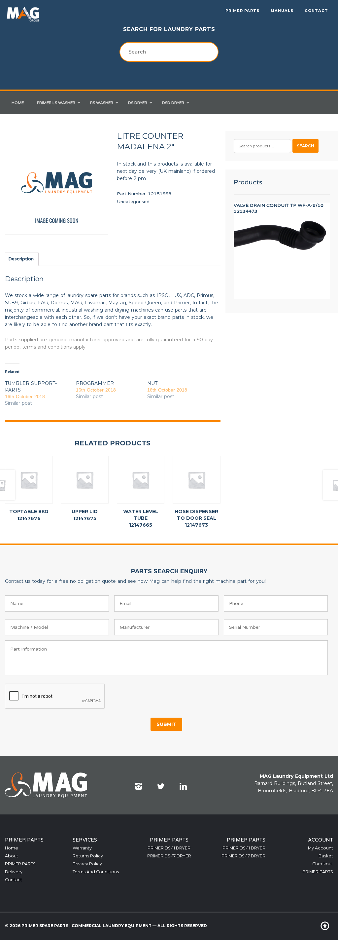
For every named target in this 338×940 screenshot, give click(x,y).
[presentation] (55, 696)
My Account (320, 848)
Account (320, 840)
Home (11, 848)
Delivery (13, 871)
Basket (326, 855)
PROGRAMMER (95, 383)
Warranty (82, 848)
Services (85, 840)
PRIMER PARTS (242, 10)
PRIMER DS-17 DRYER (169, 855)
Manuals (282, 10)
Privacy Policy (87, 863)
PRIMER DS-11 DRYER (169, 848)
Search (305, 145)
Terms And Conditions (96, 871)
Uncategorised (133, 202)
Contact (316, 10)
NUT (152, 383)
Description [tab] (21, 259)
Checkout (322, 863)
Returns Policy (88, 855)
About (11, 855)
